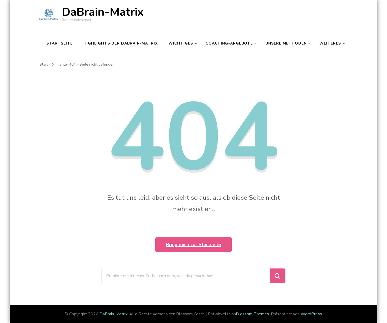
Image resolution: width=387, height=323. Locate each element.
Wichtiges (180, 43)
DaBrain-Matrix (103, 12)
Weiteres (330, 43)
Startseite (59, 43)
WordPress (311, 314)
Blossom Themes (252, 314)
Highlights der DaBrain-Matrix (120, 43)
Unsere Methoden (286, 43)
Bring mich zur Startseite (193, 244)
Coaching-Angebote (229, 43)
